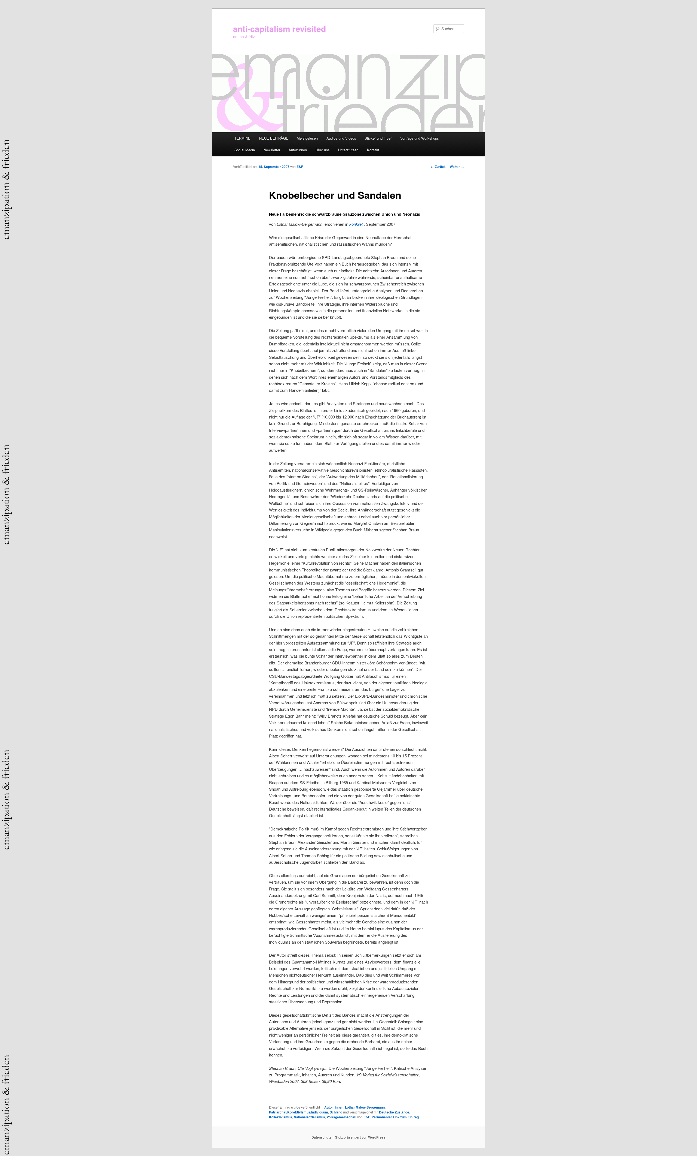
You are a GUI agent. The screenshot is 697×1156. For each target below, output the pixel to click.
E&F (299, 166)
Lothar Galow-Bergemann (365, 1107)
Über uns (323, 149)
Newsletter (272, 149)
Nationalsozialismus (309, 1117)
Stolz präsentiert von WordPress (360, 1137)
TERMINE (242, 138)
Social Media (244, 149)
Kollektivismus (280, 1117)
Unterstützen (348, 149)
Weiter (457, 166)
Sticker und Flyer (378, 138)
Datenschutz (321, 1137)
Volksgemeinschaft (341, 1117)
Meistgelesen (307, 138)
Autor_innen (333, 1107)
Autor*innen (298, 149)
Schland (336, 1112)
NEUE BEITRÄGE (273, 138)
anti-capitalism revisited (279, 28)
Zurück (438, 166)
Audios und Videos (341, 138)
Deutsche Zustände (394, 1112)
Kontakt (373, 149)
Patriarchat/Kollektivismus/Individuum (298, 1112)
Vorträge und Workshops (419, 138)
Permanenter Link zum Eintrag (395, 1117)
